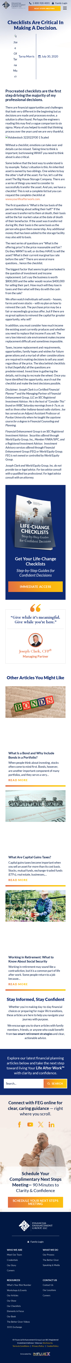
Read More (18, 780)
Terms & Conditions (21, 1346)
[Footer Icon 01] (19, 1124)
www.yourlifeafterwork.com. (22, 199)
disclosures (48, 1343)
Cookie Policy (52, 1346)
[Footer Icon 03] (41, 1124)
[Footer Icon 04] (51, 1124)
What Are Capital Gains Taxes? (29, 857)
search (57, 1083)
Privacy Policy (38, 1346)
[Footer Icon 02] (30, 1124)
